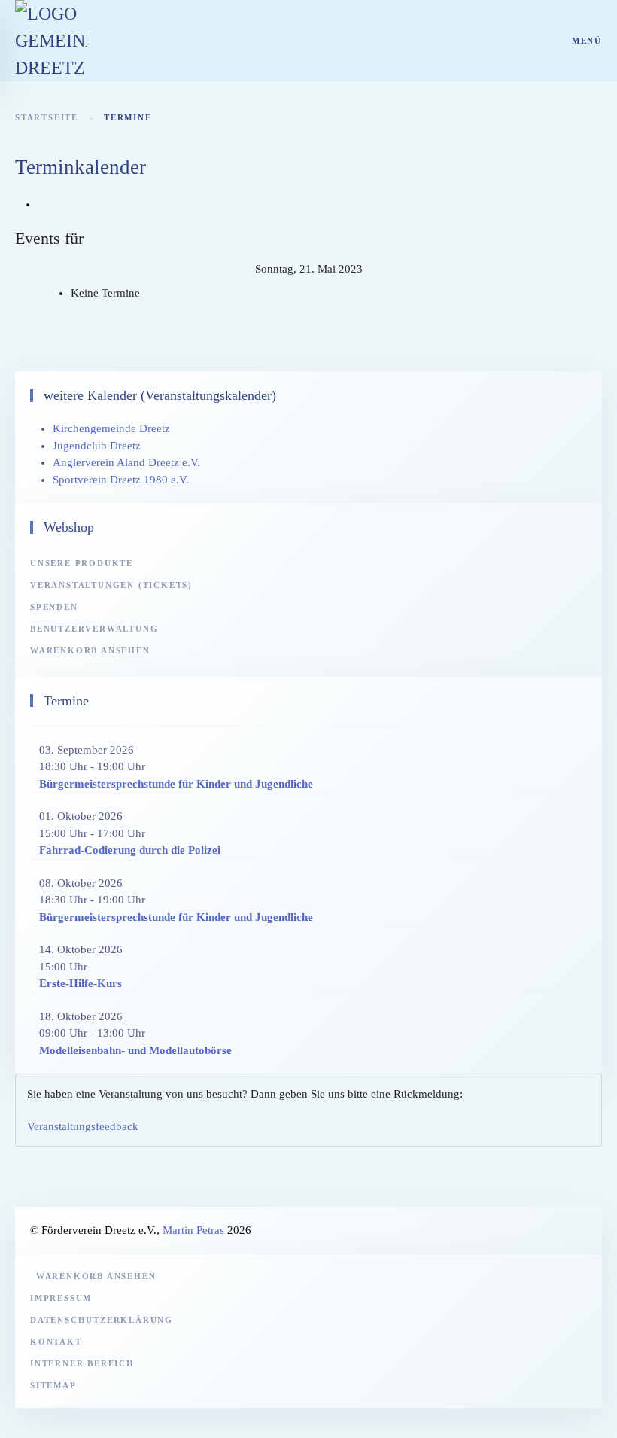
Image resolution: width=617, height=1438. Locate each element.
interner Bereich (82, 1363)
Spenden (54, 606)
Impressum (61, 1297)
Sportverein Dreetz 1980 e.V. (121, 480)
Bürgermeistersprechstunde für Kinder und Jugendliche (176, 784)
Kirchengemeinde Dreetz (111, 428)
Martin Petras (193, 1230)
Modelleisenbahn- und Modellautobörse (135, 1050)
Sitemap (53, 1385)
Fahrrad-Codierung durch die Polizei (129, 850)
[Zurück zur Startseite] (51, 40)
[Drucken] (42, 204)
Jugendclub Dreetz (97, 446)
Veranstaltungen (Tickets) (111, 585)
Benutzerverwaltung (94, 628)
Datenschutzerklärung (101, 1319)
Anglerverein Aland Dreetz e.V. (126, 462)
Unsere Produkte (81, 563)
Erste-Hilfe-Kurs (80, 983)
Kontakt (56, 1341)
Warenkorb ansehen (90, 650)
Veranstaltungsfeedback (82, 1126)
